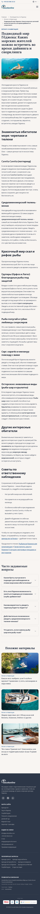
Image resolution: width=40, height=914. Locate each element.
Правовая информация (8, 847)
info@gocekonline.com (8, 833)
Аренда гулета (6, 859)
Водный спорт (6, 821)
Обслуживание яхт (7, 844)
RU (36, 1)
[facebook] (8, 798)
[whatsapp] (13, 798)
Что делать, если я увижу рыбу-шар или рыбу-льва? (17, 631)
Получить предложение (9, 816)
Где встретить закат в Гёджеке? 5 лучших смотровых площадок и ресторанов (18, 550)
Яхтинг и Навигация (10, 19)
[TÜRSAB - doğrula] (6, 902)
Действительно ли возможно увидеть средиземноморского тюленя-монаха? (17, 618)
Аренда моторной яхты (8, 862)
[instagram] (3, 798)
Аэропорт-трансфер (7, 824)
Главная (4, 17)
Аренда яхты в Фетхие (25, 864)
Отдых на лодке (17, 867)
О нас (3, 839)
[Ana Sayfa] (7, 7)
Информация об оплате (8, 841)
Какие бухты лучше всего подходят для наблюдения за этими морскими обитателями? (18, 580)
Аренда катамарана (24, 862)
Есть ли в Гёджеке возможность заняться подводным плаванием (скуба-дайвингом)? (18, 594)
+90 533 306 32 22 (6, 836)
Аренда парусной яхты (19, 859)
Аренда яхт (5, 807)
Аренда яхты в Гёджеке (8, 864)
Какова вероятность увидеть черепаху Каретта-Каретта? (16, 606)
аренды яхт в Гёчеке (9, 539)
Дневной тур (5, 819)
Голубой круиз (5, 813)
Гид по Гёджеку (6, 810)
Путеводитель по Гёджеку (18, 17)
